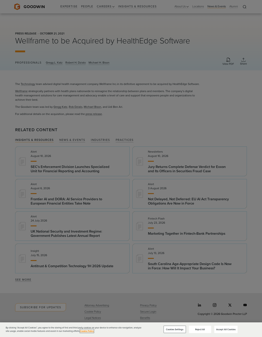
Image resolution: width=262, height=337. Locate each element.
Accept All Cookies (226, 329)
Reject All (200, 329)
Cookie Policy (87, 331)
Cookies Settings (174, 329)
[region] (131, 329)
